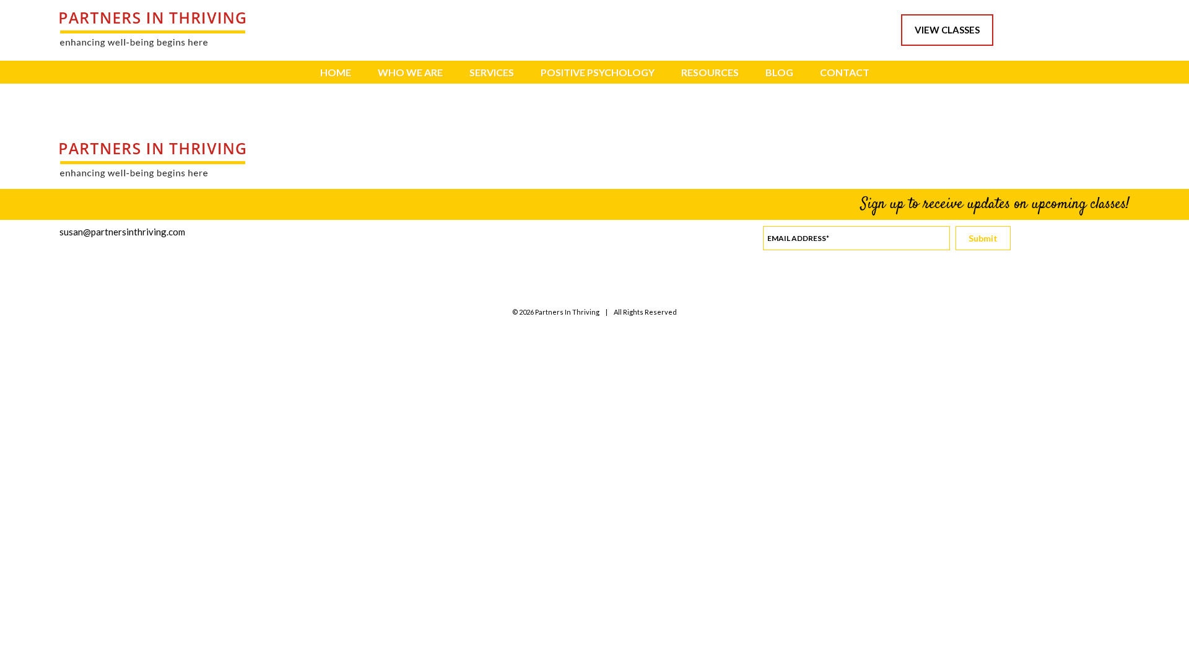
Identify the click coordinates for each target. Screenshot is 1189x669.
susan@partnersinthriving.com (122, 231)
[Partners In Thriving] (152, 43)
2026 (526, 312)
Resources (710, 72)
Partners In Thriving (567, 312)
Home (335, 72)
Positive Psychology (598, 72)
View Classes (947, 29)
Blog (779, 72)
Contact (844, 72)
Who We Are (410, 72)
